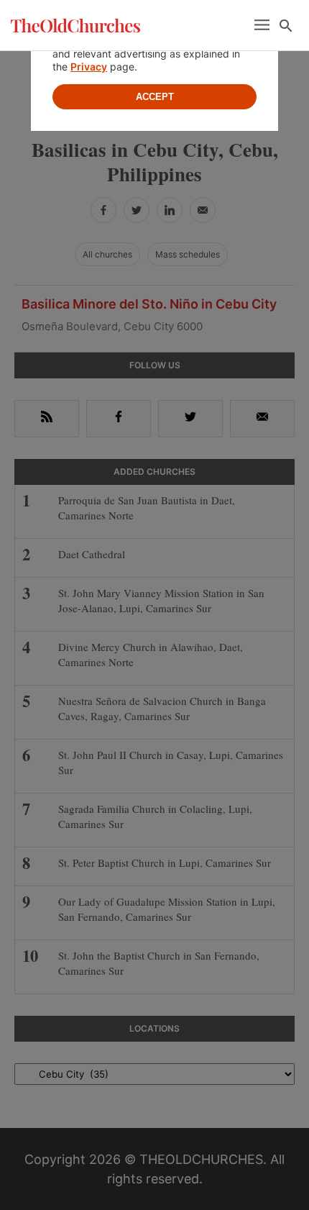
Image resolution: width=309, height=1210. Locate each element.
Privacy (88, 66)
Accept (155, 96)
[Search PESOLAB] (286, 26)
